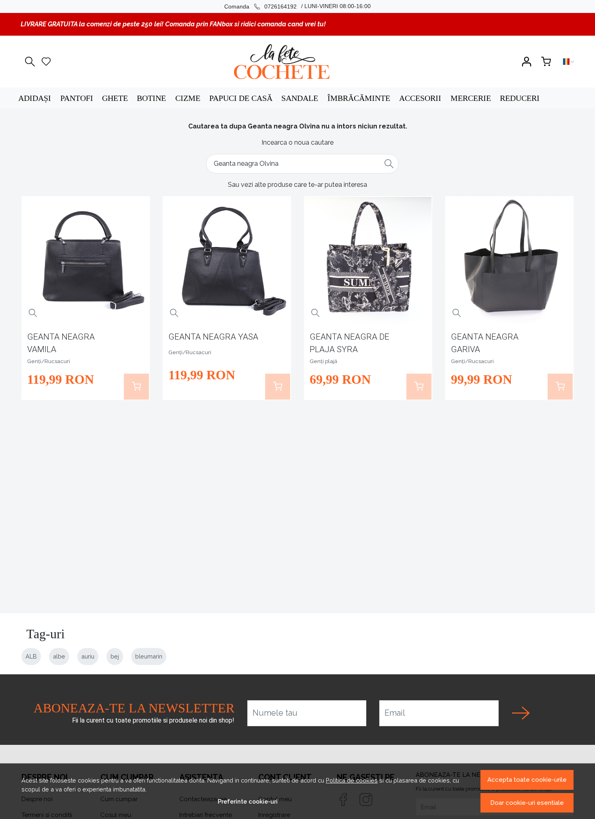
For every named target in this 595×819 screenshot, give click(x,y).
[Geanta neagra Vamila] (85, 260)
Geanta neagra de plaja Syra (349, 343)
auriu (87, 656)
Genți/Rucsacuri (48, 361)
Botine (151, 98)
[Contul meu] (526, 62)
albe (59, 656)
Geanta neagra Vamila (61, 343)
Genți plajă (323, 361)
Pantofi (76, 98)
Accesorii (420, 98)
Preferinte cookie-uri (248, 801)
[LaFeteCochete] (281, 62)
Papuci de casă (240, 98)
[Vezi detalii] (33, 313)
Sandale (299, 98)
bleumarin (148, 656)
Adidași (34, 98)
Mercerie (470, 98)
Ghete (115, 98)
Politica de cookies (352, 780)
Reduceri (520, 98)
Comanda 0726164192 (260, 6)
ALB (31, 656)
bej (114, 656)
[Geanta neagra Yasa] (227, 260)
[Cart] (546, 62)
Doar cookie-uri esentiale (527, 802)
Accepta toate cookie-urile (527, 779)
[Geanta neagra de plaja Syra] (368, 260)
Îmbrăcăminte (358, 98)
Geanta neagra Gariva (484, 343)
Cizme (187, 98)
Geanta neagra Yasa (213, 337)
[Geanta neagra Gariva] (509, 260)
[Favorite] (46, 62)
